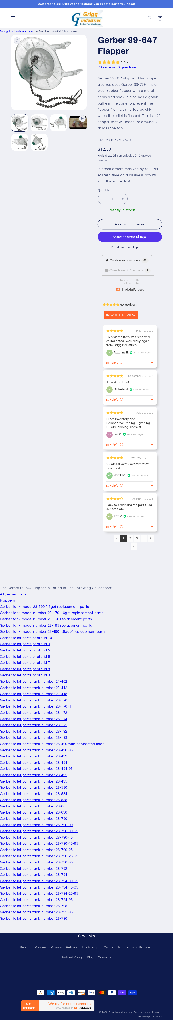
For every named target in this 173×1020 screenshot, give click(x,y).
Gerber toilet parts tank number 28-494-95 (36, 769)
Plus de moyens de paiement (130, 247)
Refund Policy (72, 957)
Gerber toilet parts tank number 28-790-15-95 (39, 844)
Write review (123, 315)
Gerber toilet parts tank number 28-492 (33, 756)
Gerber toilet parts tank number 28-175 (33, 725)
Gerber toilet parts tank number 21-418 (33, 694)
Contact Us (112, 947)
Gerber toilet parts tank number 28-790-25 (36, 850)
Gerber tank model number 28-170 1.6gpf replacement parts (51, 613)
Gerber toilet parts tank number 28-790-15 (36, 837)
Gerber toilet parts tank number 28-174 (33, 719)
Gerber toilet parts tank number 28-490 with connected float (52, 744)
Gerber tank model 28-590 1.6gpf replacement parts (44, 607)
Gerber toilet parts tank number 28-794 (33, 875)
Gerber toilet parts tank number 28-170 (33, 700)
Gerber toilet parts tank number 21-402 (33, 682)
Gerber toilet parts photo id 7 (25, 663)
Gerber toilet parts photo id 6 (25, 657)
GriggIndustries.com (17, 31)
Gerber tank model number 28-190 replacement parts (46, 619)
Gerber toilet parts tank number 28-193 (33, 738)
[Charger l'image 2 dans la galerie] (39, 123)
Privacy (56, 947)
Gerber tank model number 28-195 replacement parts (46, 625)
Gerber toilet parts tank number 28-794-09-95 (39, 881)
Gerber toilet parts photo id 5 (25, 650)
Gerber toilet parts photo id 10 (26, 638)
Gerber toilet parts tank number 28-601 (33, 806)
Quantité (104, 190)
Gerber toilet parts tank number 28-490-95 (36, 750)
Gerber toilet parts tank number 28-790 (33, 819)
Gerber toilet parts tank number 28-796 (33, 919)
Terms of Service (137, 947)
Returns (72, 947)
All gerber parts (13, 594)
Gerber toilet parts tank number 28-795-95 (36, 912)
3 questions (127, 67)
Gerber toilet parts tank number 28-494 (33, 763)
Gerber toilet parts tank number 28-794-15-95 (39, 887)
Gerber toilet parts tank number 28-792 (33, 869)
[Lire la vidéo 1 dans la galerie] (78, 123)
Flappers (7, 600)
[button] (13, 18)
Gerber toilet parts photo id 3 (25, 644)
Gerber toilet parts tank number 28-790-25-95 (39, 856)
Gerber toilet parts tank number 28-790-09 (36, 825)
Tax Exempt (90, 947)
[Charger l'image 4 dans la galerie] (19, 142)
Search (25, 947)
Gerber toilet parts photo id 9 (25, 675)
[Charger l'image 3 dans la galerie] (58, 123)
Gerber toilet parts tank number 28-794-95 (36, 900)
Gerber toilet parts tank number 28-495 (33, 775)
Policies (40, 947)
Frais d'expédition (110, 155)
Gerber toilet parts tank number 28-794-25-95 (39, 893)
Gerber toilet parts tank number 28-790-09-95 (39, 831)
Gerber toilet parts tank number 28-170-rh (36, 706)
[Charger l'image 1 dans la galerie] (19, 123)
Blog (90, 957)
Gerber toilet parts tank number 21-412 (33, 688)
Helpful (114, 363)
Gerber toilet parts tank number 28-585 (33, 800)
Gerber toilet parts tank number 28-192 (33, 731)
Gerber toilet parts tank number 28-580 (33, 787)
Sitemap (104, 957)
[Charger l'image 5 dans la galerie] (39, 142)
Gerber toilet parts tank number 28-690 (33, 812)
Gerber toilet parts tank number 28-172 (33, 713)
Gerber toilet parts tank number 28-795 (33, 906)
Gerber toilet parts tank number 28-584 (33, 794)
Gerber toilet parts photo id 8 (25, 669)
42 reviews (107, 67)
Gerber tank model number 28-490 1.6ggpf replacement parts (53, 632)
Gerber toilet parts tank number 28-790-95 (36, 862)
